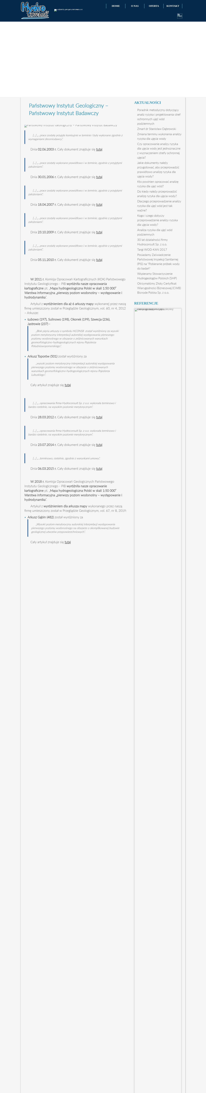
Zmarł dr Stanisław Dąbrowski (156, 129)
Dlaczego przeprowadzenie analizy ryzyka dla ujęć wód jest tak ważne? (159, 205)
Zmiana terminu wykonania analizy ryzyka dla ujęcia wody (159, 136)
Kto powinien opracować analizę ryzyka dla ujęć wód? (157, 184)
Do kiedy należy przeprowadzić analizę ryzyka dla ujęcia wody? (157, 194)
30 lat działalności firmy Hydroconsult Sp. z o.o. (152, 242)
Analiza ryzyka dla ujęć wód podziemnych (154, 232)
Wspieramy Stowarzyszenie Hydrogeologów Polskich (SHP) (157, 276)
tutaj (99, 149)
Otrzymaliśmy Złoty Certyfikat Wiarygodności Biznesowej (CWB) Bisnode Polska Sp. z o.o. (159, 288)
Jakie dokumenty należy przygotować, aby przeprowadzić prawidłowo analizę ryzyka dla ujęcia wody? (158, 169)
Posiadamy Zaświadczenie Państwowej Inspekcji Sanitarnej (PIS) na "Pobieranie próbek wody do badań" (158, 261)
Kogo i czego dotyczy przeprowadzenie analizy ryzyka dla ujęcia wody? (157, 220)
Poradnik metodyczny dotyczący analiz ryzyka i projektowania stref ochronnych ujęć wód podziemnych (159, 116)
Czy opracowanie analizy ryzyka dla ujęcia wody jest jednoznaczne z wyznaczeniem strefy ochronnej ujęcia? (158, 150)
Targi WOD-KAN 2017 (152, 249)
